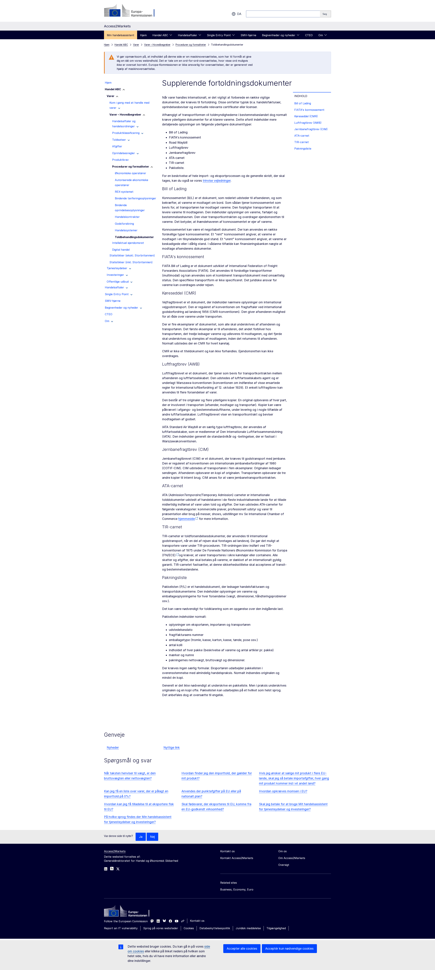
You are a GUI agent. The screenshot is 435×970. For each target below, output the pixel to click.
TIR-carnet (301, 142)
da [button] (239, 14)
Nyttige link (171, 747)
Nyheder (113, 747)
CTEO (309, 35)
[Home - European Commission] (128, 912)
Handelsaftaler (187, 35)
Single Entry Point (219, 35)
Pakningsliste (302, 148)
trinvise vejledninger (217, 180)
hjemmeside (186, 519)
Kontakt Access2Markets (236, 858)
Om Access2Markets (291, 858)
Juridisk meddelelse (248, 928)
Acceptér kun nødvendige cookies (289, 948)
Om (320, 35)
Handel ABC (160, 35)
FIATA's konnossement (309, 109)
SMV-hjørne (248, 35)
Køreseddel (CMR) (306, 116)
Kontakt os (197, 920)
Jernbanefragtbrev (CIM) (311, 129)
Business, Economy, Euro (236, 889)
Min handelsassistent (120, 35)
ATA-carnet (301, 135)
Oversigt (283, 865)
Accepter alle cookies (242, 948)
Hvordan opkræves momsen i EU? (283, 791)
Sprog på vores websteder (160, 928)
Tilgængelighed (276, 928)
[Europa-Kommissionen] (131, 11)
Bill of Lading (302, 103)
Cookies (189, 928)
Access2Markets (115, 851)
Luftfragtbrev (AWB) (307, 122)
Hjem (143, 35)
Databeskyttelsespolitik (214, 928)
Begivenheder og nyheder (278, 35)
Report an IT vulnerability (121, 928)
